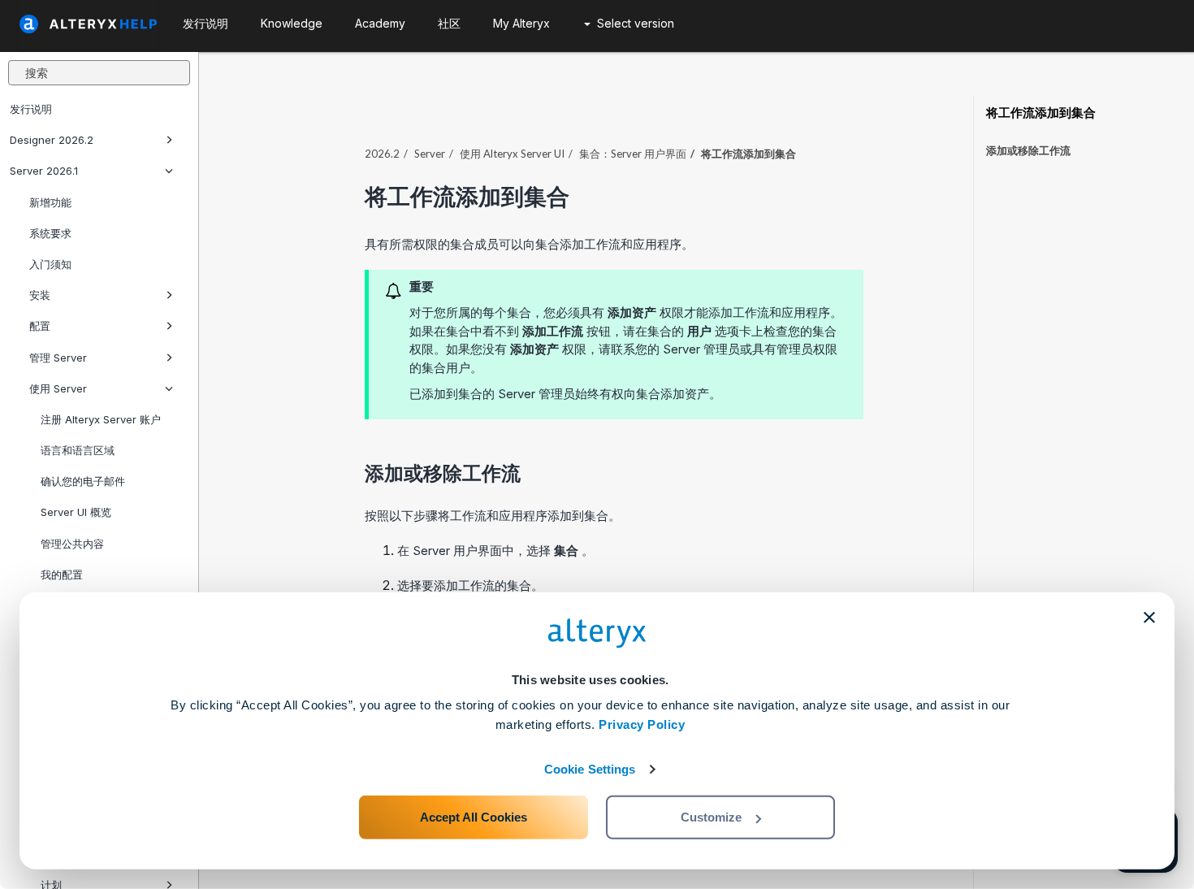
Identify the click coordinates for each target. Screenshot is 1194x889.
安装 (39, 294)
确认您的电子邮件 (83, 481)
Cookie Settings (590, 769)
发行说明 (31, 108)
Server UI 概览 (76, 511)
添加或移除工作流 (1028, 150)
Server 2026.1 (44, 170)
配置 (39, 325)
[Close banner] (1149, 617)
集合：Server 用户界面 (632, 153)
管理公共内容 (72, 543)
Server (429, 153)
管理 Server (58, 357)
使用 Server (58, 388)
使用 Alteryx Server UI (512, 153)
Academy (380, 23)
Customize (711, 817)
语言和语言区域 (78, 450)
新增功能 (50, 202)
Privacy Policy (642, 724)
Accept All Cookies (473, 817)
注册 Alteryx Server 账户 (101, 419)
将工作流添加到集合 (1041, 113)
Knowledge (291, 23)
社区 (449, 23)
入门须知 (50, 264)
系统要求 (50, 233)
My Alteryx (521, 23)
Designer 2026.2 (51, 139)
